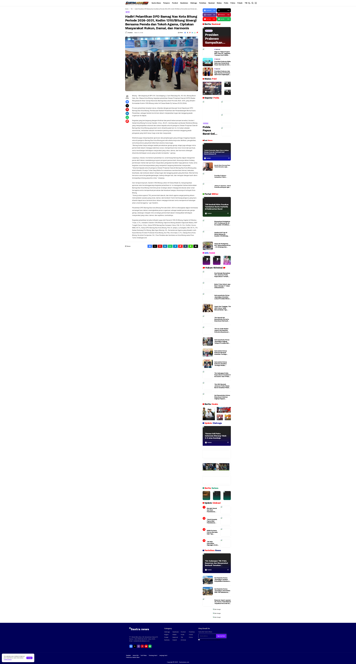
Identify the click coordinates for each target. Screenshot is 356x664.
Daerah (175, 640)
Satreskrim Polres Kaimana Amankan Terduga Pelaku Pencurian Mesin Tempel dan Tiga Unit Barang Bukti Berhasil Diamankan (221, 363)
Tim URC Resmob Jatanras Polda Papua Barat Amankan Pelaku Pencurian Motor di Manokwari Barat (222, 385)
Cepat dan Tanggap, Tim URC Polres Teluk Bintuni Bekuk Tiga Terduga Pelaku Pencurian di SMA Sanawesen (222, 308)
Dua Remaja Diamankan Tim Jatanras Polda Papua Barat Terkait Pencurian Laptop (222, 274)
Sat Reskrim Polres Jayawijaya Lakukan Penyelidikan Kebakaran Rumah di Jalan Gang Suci (222, 579)
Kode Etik (136, 655)
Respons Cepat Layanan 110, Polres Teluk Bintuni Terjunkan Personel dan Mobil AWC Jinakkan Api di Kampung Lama (222, 601)
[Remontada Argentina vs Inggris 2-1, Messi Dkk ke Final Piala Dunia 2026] (215, 467)
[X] (134, 646)
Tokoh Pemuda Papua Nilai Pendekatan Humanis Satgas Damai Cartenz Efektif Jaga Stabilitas (212, 521)
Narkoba (166, 640)
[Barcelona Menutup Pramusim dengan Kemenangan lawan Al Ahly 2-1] (215, 453)
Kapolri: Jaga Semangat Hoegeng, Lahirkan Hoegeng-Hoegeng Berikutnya (211, 83)
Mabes (174, 634)
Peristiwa (192, 632)
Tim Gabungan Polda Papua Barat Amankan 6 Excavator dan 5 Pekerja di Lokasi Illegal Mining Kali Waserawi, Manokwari (222, 374)
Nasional (175, 637)
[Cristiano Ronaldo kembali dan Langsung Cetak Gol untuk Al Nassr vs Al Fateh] (215, 480)
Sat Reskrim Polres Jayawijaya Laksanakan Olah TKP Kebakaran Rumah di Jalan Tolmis (222, 590)
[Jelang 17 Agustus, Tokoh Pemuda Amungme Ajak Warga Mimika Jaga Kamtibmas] (208, 187)
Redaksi (130, 32)
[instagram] (138, 646)
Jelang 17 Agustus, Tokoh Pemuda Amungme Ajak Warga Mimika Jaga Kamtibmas (222, 186)
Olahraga (167, 632)
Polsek (166, 637)
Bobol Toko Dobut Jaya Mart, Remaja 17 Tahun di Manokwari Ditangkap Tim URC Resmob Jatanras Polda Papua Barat (222, 285)
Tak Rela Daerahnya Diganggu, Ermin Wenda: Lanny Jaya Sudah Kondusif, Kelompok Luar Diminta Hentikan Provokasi (213, 543)
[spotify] (150, 646)
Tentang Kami (153, 655)
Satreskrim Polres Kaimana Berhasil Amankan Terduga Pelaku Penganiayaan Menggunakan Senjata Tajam (221, 352)
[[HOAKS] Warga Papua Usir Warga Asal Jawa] (209, 413)
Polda (182, 634)
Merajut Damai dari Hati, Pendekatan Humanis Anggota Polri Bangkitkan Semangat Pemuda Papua (213, 510)
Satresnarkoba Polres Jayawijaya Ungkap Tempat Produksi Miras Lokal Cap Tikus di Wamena (222, 341)
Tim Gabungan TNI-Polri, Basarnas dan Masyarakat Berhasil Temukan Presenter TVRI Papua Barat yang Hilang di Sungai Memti (216, 563)
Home (126, 9)
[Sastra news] (137, 3)
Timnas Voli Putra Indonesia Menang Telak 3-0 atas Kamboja (215, 435)
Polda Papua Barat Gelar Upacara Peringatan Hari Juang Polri (210, 130)
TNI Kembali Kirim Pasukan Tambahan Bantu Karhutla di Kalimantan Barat (217, 206)
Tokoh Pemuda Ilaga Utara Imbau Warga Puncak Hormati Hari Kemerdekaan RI (216, 152)
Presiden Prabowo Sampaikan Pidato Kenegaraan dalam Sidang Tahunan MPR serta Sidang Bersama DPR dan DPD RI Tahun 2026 (215, 38)
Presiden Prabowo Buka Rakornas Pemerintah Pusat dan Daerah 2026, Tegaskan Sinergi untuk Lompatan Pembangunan (222, 63)
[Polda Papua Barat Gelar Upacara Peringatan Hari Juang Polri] (210, 110)
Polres (191, 634)
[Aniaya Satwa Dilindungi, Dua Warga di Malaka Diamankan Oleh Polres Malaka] (216, 495)
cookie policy (8, 659)
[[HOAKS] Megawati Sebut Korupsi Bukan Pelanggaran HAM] (228, 417)
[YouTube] (146, 646)
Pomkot (183, 632)
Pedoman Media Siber (133, 657)
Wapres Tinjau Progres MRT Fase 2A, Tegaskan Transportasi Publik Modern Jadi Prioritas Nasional (222, 53)
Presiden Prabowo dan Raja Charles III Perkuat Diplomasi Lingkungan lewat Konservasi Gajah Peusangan (222, 72)
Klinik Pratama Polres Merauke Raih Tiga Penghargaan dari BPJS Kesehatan (213, 532)
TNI (131, 9)
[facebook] (131, 646)
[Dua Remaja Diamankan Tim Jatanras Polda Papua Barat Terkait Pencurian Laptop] (208, 275)
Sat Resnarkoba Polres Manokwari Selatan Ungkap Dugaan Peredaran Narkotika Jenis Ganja (222, 397)
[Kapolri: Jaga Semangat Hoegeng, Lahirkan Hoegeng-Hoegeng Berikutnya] (212, 88)
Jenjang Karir (163, 655)
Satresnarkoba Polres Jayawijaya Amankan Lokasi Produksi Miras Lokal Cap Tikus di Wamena (221, 297)
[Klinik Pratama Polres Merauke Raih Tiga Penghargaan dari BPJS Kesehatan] (226, 532)
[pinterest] (142, 646)
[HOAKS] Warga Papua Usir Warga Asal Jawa (208, 407)
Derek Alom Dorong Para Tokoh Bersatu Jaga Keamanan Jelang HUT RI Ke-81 (222, 166)
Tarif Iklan (143, 655)
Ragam (166, 634)
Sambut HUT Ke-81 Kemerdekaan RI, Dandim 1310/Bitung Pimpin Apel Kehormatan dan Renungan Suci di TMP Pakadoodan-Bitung (221, 234)
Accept (29, 658)
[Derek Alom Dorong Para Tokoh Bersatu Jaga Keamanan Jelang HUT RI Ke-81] (208, 166)
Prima (191, 637)
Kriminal (183, 640)
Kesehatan (176, 632)
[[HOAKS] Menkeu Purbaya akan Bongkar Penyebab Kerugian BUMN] (220, 417)
